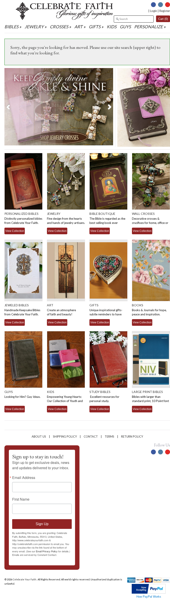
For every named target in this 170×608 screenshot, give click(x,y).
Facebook (153, 4)
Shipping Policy (65, 436)
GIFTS (94, 26)
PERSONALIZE (149, 26)
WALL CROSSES (143, 213)
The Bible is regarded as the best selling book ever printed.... (107, 223)
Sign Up (42, 524)
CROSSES (59, 26)
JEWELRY (34, 26)
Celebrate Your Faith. (25, 579)
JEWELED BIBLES (16, 305)
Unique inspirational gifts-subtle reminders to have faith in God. (105, 314)
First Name (20, 499)
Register (164, 11)
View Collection (14, 230)
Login (153, 11)
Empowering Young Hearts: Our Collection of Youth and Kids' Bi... (65, 401)
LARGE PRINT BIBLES (147, 392)
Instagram (160, 4)
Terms (109, 436)
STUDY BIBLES (99, 392)
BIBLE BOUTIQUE (102, 213)
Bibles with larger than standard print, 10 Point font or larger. (150, 401)
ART (78, 26)
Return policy (132, 436)
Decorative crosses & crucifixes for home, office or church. (150, 223)
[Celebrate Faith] (64, 19)
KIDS (111, 26)
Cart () (163, 19)
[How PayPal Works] (149, 592)
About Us (39, 436)
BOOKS (137, 305)
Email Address (23, 477)
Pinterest (167, 4)
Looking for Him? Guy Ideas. (22, 396)
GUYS (125, 26)
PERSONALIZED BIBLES (21, 213)
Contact (91, 436)
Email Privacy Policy (47, 551)
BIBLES (11, 26)
